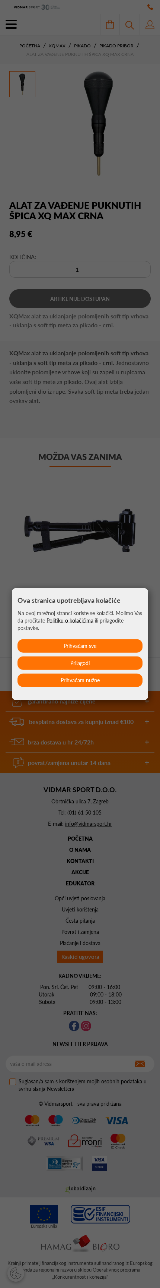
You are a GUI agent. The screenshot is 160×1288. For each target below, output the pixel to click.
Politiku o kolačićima (70, 620)
